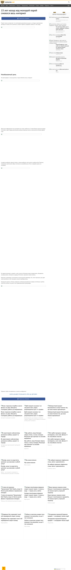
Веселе (2, 5)
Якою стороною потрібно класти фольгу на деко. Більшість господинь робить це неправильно (11, 413)
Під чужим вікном (29, 462)
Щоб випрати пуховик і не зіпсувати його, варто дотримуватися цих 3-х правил (33, 413)
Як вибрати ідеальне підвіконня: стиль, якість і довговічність (58, 465)
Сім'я (51, 5)
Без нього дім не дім (62, 70)
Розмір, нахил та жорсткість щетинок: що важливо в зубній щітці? (10, 468)
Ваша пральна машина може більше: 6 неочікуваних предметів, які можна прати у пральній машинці (58, 497)
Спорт (37, 5)
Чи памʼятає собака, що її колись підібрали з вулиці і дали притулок (62, 28)
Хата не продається (60, 64)
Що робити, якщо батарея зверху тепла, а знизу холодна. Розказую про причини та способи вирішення (34, 443)
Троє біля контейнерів (61, 35)
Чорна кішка (60, 52)
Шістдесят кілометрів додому (61, 59)
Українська (58, 569)
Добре (41, 5)
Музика (18, 5)
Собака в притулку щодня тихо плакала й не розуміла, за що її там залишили (33, 522)
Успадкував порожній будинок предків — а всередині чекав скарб (58, 519)
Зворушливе (25, 5)
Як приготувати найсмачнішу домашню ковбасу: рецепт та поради (10, 441)
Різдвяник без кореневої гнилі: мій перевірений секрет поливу (11, 519)
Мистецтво (31, 5)
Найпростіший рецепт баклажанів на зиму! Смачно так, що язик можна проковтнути (58, 413)
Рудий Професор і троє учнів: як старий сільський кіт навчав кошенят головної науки (62, 46)
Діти (7, 5)
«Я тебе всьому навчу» (62, 18)
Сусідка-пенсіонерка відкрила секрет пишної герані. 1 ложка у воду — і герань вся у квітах (34, 495)
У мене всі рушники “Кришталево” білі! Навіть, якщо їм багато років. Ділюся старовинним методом (11, 497)
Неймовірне (12, 5)
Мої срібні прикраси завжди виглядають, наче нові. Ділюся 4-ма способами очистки (58, 441)
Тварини (47, 5)
